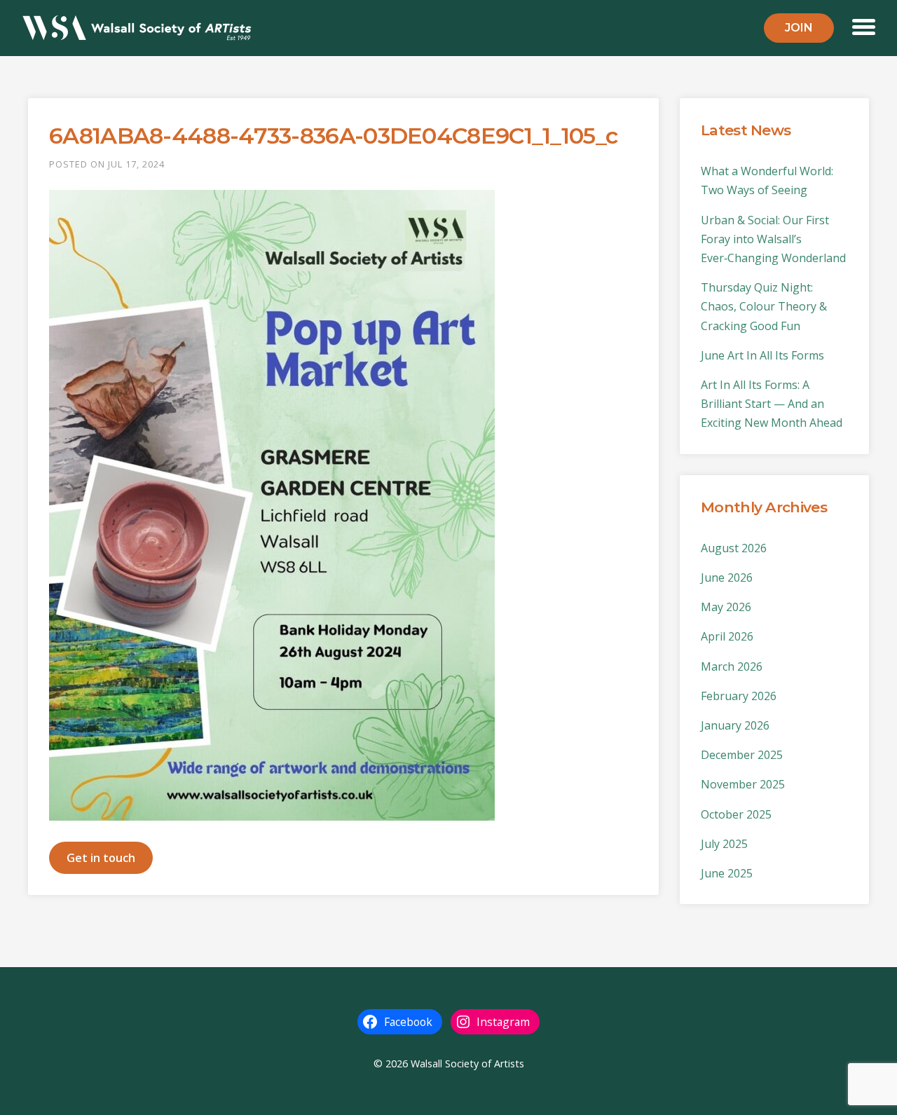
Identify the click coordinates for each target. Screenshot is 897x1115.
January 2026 (735, 725)
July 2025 (724, 843)
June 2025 (727, 873)
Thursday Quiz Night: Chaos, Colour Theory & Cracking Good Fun (764, 306)
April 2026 (727, 636)
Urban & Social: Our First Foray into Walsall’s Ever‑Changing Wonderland (773, 239)
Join (799, 27)
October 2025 (736, 814)
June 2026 (727, 577)
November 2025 (743, 784)
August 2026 (734, 548)
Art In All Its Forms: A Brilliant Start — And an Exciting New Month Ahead (771, 403)
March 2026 (731, 666)
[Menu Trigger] (863, 25)
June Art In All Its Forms (762, 355)
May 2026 (726, 607)
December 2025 (742, 754)
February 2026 (738, 696)
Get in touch (101, 858)
